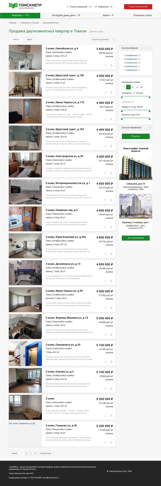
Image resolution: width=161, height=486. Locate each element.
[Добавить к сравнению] (105, 65)
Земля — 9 (108, 15)
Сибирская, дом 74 (135, 184)
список (16, 39)
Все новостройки (136, 238)
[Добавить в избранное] (111, 65)
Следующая (45, 453)
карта (29, 39)
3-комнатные (132, 63)
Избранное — (105, 7)
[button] (102, 39)
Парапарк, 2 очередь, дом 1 (135, 222)
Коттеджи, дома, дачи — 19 (66, 15)
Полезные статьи (142, 15)
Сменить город (96, 31)
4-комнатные (132, 66)
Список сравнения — (80, 7)
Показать (135, 136)
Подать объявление (138, 6)
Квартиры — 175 (20, 15)
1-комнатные (132, 55)
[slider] (122, 97)
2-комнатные (132, 59)
